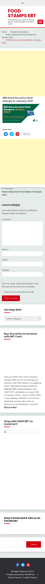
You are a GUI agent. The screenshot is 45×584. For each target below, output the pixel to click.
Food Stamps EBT (22, 13)
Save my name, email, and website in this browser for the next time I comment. (20, 285)
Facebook (17, 565)
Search (34, 544)
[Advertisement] (22, 73)
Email (5, 259)
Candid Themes (30, 577)
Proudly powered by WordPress (20, 574)
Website (6, 270)
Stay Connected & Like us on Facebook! (22, 519)
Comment (7, 219)
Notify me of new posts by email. (19, 292)
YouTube (28, 565)
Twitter (23, 565)
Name (5, 249)
